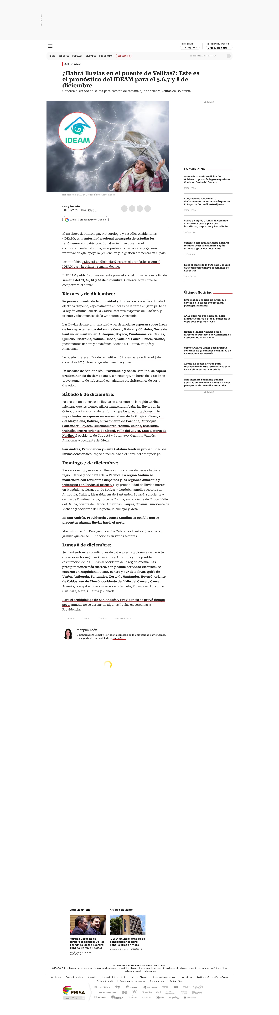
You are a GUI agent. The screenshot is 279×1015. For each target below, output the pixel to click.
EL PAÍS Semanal (169, 992)
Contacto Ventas (74, 977)
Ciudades (91, 56)
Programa (191, 47)
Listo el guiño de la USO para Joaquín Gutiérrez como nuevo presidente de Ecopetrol (207, 268)
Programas (106, 56)
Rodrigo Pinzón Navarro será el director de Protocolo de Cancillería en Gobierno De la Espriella (207, 334)
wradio (133, 992)
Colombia (102, 618)
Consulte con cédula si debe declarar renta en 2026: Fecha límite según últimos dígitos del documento (206, 245)
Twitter (132, 208)
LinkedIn (140, 208)
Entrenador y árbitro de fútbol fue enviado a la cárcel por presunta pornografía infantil (205, 303)
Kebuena (196, 992)
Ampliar (162, 107)
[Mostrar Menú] (50, 46)
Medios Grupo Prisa (73, 998)
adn (186, 987)
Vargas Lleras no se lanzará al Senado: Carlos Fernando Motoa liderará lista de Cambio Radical (87, 943)
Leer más (118, 638)
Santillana (131, 987)
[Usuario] (229, 56)
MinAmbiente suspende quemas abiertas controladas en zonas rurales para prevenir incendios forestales (207, 382)
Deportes (64, 56)
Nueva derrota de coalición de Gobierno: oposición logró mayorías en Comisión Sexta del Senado (207, 179)
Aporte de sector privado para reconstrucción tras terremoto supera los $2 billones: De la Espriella (207, 366)
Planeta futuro (183, 992)
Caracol (197, 987)
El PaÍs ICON (145, 996)
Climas (85, 618)
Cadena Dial (158, 992)
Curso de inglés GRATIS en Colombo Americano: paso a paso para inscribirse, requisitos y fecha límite (206, 223)
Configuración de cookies (132, 981)
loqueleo (174, 996)
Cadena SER (164, 987)
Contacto (56, 977)
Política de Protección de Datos (212, 977)
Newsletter (222, 56)
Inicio (52, 56)
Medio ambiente (123, 618)
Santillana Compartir (149, 987)
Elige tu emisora (217, 47)
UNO (123, 992)
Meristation (189, 996)
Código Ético (176, 981)
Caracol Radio (139, 46)
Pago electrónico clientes (115, 977)
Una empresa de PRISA (74, 990)
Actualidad (72, 64)
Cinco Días (146, 992)
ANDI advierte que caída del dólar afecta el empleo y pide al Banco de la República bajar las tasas (207, 319)
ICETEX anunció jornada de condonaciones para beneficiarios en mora (127, 942)
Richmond (100, 996)
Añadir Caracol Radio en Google (88, 219)
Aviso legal (186, 977)
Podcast (77, 56)
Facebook (124, 208)
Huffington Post (106, 992)
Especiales (124, 56)
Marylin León (71, 206)
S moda (159, 996)
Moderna (116, 996)
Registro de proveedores (164, 977)
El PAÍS (101, 987)
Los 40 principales (116, 987)
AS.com (175, 987)
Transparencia (157, 981)
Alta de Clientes (140, 977)
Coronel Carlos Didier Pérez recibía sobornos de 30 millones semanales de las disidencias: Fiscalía (207, 350)
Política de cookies (106, 981)
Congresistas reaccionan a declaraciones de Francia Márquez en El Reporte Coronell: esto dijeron (207, 201)
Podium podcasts (131, 996)
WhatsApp (147, 208)
